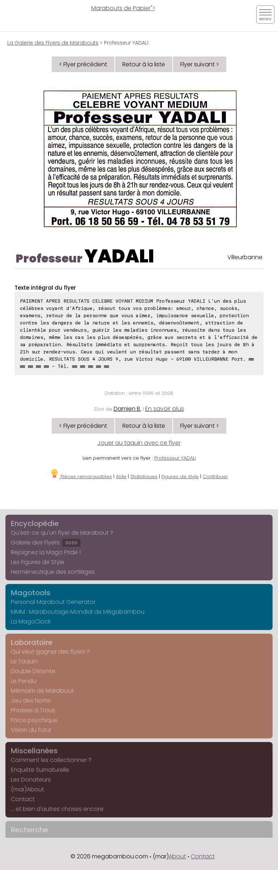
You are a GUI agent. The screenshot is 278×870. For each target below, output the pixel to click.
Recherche (29, 830)
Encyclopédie (35, 523)
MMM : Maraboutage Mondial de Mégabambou (77, 612)
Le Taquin (24, 661)
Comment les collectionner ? (51, 760)
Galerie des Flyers (44, 542)
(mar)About (27, 789)
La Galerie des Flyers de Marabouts (52, 42)
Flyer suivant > (199, 64)
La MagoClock (31, 621)
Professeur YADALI (175, 458)
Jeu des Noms (31, 700)
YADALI (119, 256)
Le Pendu (23, 681)
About (177, 856)
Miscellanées (34, 751)
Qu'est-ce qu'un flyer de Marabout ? (62, 533)
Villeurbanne (244, 257)
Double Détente (33, 671)
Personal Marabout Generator (53, 602)
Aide (121, 476)
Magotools (30, 593)
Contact (23, 799)
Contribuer (215, 476)
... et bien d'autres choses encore (57, 809)
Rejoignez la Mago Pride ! (46, 552)
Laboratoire (31, 642)
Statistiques (143, 476)
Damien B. (127, 409)
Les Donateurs (31, 779)
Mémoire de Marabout (42, 691)
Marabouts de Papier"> (123, 8)
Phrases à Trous (33, 710)
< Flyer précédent (83, 64)
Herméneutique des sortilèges (53, 572)
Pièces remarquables (85, 476)
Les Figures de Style (37, 562)
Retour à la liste (143, 64)
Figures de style (180, 476)
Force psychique (34, 720)
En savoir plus (164, 409)
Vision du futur (31, 730)
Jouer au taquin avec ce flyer (139, 443)
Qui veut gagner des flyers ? (50, 651)
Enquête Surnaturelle (40, 770)
